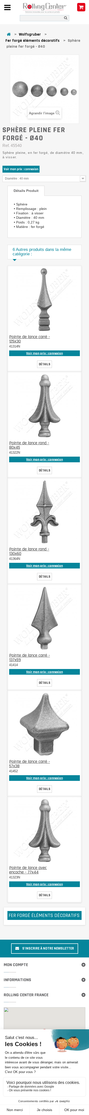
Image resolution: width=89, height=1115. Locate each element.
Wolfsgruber (30, 34)
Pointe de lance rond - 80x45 (29, 445)
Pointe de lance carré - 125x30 (29, 339)
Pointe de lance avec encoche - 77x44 (28, 870)
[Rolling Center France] (44, 8)
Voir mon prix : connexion (21, 169)
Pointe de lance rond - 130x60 (29, 551)
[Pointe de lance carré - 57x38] (44, 724)
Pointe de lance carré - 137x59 (29, 657)
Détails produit (26, 191)
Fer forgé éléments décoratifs (32, 40)
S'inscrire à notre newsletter (48, 948)
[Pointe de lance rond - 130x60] (44, 512)
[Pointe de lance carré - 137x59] (44, 618)
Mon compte (16, 965)
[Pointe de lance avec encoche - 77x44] (44, 830)
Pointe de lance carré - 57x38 (29, 764)
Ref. (6, 145)
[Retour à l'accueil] (8, 35)
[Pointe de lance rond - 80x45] (44, 406)
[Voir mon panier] (81, 7)
